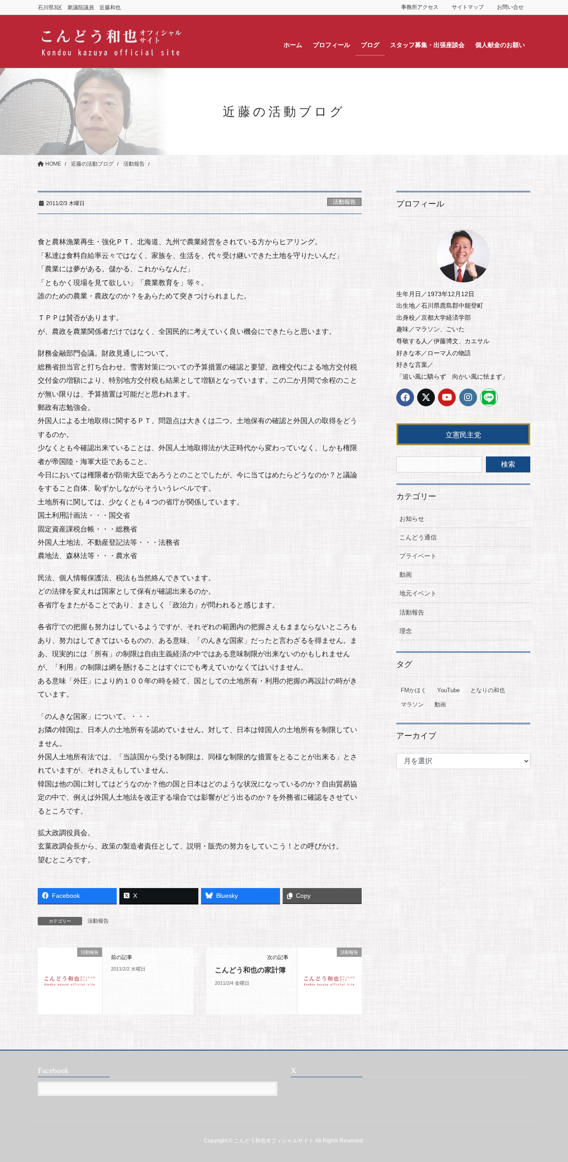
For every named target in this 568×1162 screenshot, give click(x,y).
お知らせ (411, 518)
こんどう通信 (418, 537)
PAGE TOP (546, 1119)
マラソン (412, 704)
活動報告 (344, 201)
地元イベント (418, 593)
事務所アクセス (419, 7)
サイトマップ (468, 7)
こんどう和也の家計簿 (250, 970)
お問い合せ (510, 7)
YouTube (448, 690)
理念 (405, 631)
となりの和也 (487, 690)
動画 (405, 574)
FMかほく (413, 690)
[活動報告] (70, 980)
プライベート (418, 555)
